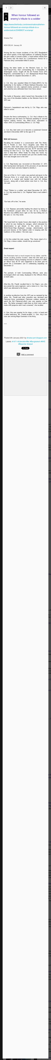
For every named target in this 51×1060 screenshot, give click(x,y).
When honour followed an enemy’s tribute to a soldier (25, 16)
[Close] (44, 8)
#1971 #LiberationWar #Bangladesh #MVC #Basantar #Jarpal (28, 342)
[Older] (10, 8)
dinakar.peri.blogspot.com (37, 337)
